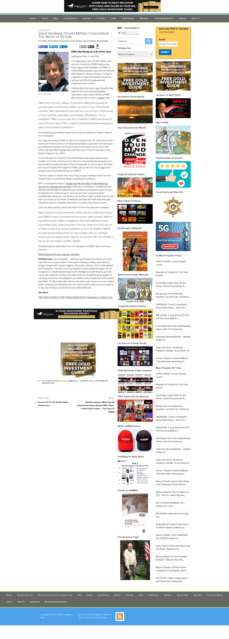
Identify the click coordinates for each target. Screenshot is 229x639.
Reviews (144, 18)
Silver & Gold (182, 595)
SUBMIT (165, 52)
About (44, 18)
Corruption (76, 41)
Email (162, 39)
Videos (182, 18)
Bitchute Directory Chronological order (55, 595)
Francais (100, 18)
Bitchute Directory (25, 595)
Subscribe (197, 595)
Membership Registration (56, 602)
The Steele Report (163, 18)
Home (32, 18)
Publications (128, 18)
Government (89, 41)
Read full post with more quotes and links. (59, 254)
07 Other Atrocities (48, 41)
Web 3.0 (195, 18)
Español (87, 18)
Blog (55, 18)
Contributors (70, 18)
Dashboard (35, 602)
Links (113, 18)
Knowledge (102, 41)
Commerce (64, 41)
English (123, 33)
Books (90, 595)
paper (102, 98)
